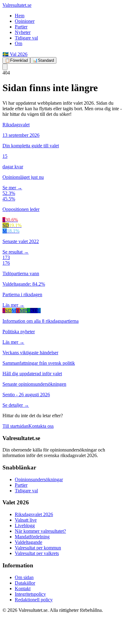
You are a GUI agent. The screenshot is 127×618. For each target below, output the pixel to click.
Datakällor (25, 583)
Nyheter (23, 32)
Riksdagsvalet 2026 (34, 514)
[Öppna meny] (4, 67)
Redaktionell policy (34, 599)
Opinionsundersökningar (39, 479)
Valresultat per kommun (38, 547)
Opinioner (25, 21)
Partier (21, 26)
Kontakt (23, 588)
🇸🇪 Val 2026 (14, 54)
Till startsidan (15, 426)
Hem (19, 15)
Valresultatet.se (16, 5)
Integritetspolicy (30, 594)
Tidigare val (26, 37)
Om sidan (24, 577)
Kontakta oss (41, 426)
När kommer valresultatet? (40, 531)
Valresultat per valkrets (37, 553)
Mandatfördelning (32, 536)
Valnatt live (26, 520)
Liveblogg (25, 525)
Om (18, 43)
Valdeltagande (28, 542)
